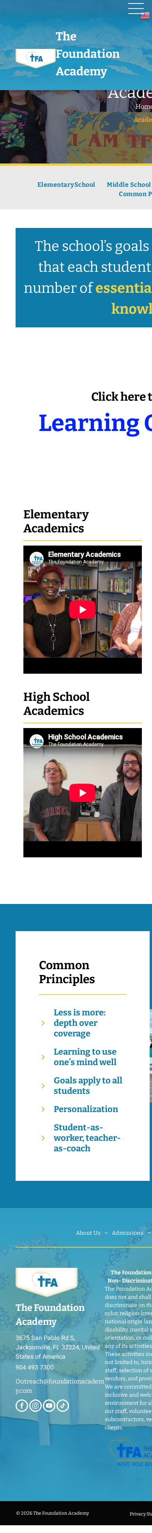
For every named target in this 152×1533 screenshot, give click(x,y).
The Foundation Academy (88, 54)
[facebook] (22, 1406)
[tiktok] (63, 1406)
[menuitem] (66, 184)
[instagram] (35, 1406)
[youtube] (49, 1406)
